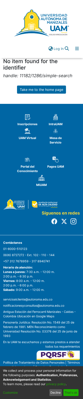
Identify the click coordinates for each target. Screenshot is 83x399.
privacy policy (56, 384)
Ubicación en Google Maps (35, 316)
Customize (10, 392)
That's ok (70, 392)
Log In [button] (59, 48)
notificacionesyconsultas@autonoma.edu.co (33, 305)
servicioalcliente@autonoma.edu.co (27, 299)
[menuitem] (50, 48)
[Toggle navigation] (77, 48)
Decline (55, 392)
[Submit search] (66, 48)
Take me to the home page (41, 89)
